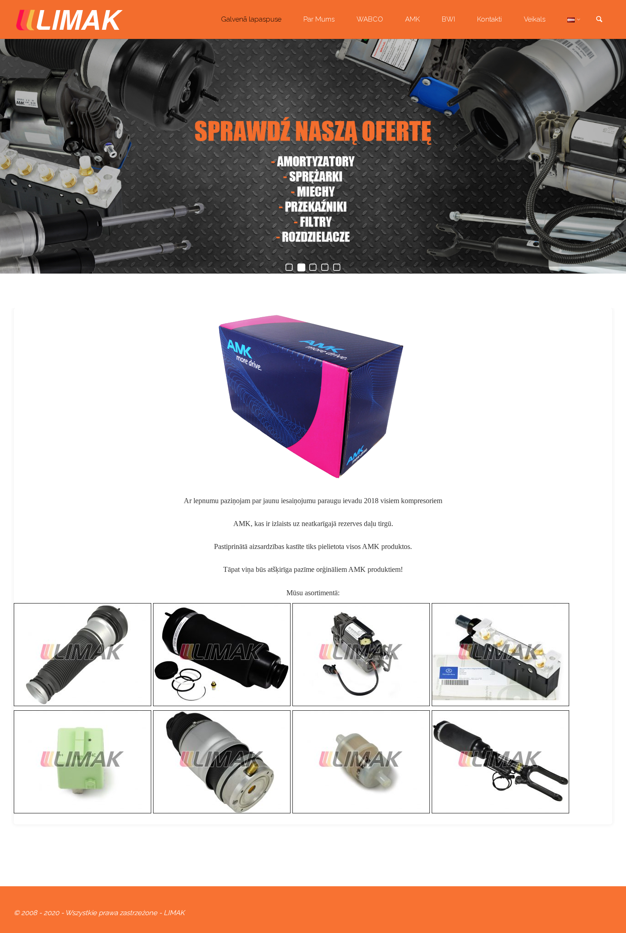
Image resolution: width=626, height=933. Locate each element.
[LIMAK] (69, 19)
